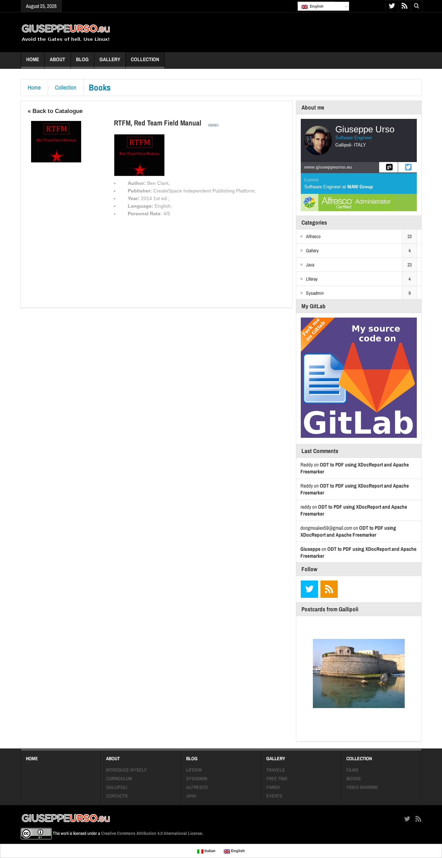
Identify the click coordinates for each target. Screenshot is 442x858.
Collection (145, 59)
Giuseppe (310, 549)
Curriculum (119, 778)
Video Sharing (362, 787)
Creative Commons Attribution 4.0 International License (151, 833)
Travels (275, 770)
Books (353, 778)
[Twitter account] (407, 167)
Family (273, 787)
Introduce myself (126, 770)
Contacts (117, 796)
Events (274, 796)
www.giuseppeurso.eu (328, 167)
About (57, 59)
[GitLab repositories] (388, 167)
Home (32, 59)
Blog (82, 59)
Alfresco (313, 236)
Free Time (277, 778)
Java (310, 264)
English (316, 6)
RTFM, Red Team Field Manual (157, 123)
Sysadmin (315, 293)
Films (352, 770)
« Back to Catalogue (55, 111)
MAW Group (360, 186)
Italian (209, 851)
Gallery (109, 59)
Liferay (312, 279)
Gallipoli (116, 787)
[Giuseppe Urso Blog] (66, 32)
